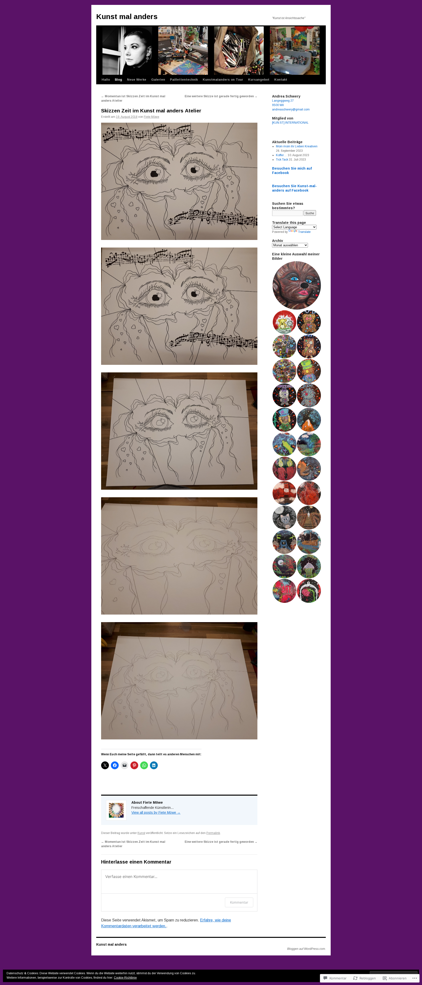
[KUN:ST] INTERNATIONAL (290, 122)
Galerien (158, 79)
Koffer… (281, 155)
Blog (118, 79)
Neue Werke (136, 79)
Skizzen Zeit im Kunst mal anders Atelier (151, 110)
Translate (304, 232)
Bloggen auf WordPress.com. (306, 949)
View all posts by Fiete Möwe (155, 812)
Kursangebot (258, 79)
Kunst (141, 833)
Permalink (213, 833)
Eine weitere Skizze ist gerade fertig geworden (221, 96)
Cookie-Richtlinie (125, 977)
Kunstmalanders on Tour (223, 79)
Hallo (106, 79)
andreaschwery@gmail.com (291, 109)
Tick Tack (282, 159)
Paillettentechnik (184, 79)
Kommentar (239, 902)
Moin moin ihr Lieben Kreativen (296, 146)
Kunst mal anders (127, 16)
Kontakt (280, 79)
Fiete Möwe (151, 117)
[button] (296, 285)
